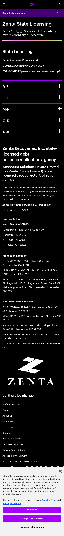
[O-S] (60, 120)
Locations (7, 427)
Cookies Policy (49, 500)
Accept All (32, 510)
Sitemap (6, 432)
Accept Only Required (32, 519)
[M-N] (60, 108)
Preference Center (11, 404)
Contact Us (8, 421)
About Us (7, 415)
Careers (6, 409)
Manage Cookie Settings (32, 527)
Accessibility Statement (14, 455)
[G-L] (60, 97)
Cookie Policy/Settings (14, 449)
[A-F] (60, 86)
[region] (32, 501)
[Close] (60, 471)
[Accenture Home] (32, 4)
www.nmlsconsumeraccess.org (40, 71)
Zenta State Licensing (13, 12)
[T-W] (60, 131)
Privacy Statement (11, 438)
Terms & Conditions (12, 444)
